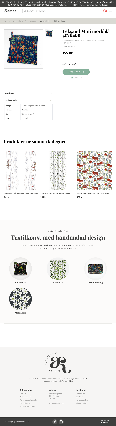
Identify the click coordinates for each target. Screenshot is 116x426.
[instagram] (61, 421)
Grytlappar (31, 21)
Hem (5, 21)
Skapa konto (25, 403)
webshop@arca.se (56, 403)
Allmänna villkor (26, 397)
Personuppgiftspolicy (28, 400)
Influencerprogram (27, 406)
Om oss (23, 394)
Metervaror (80, 394)
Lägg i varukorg (76, 72)
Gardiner (79, 397)
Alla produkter (82, 403)
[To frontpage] (10, 10)
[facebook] (54, 421)
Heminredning (17, 21)
